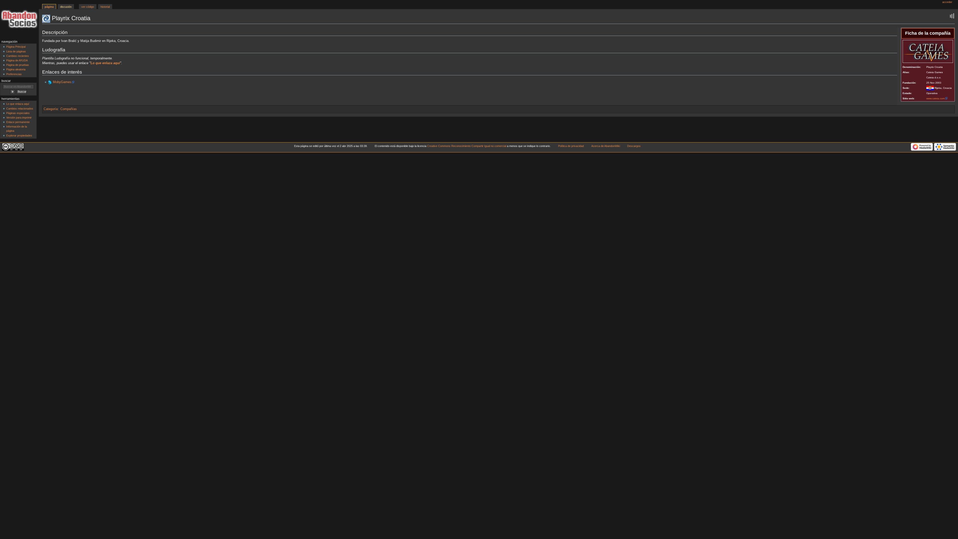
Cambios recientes (17, 55)
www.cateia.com (935, 98)
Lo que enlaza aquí (17, 103)
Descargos (634, 145)
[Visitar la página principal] (19, 19)
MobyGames (62, 82)
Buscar (6, 80)
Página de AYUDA (17, 60)
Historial (105, 6)
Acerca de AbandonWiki (605, 145)
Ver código (87, 6)
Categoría (51, 109)
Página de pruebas (17, 64)
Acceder (947, 1)
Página (49, 6)
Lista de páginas (16, 51)
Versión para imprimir (19, 117)
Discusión (66, 6)
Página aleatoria (15, 69)
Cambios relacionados (19, 108)
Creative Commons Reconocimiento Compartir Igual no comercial (466, 145)
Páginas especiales (18, 113)
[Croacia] (930, 88)
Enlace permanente (18, 122)
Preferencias (14, 74)
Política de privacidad (571, 145)
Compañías (68, 109)
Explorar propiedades (19, 135)
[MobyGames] (50, 82)
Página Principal (15, 46)
